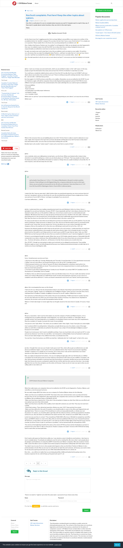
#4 (89, 341)
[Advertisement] (10, 36)
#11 (89, 102)
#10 (89, 147)
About (12, 523)
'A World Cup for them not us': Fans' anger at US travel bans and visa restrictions (10, 115)
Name (26, 498)
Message (27, 476)
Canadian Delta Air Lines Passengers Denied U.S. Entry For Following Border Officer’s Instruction (10, 135)
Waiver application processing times (106, 20)
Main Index (30, 10)
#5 (89, 306)
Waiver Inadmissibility (102, 22)
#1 (89, 457)
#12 (89, 62)
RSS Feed (4, 164)
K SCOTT (72, 62)
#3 (89, 368)
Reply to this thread (105, 10)
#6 (89, 280)
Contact (13, 529)
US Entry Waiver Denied (102, 35)
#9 (89, 164)
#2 (89, 431)
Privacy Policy (14, 525)
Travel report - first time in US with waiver (108, 32)
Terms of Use (14, 527)
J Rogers (31, 20)
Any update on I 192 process (103, 30)
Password (61, 498)
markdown (36, 506)
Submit (86, 510)
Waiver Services (100, 103)
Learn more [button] (58, 544)
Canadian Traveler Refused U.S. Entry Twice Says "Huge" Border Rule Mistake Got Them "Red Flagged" (9, 85)
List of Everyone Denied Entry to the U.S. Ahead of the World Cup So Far (10, 106)
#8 (89, 202)
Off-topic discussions (101, 101)
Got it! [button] (117, 544)
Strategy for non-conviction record (106, 38)
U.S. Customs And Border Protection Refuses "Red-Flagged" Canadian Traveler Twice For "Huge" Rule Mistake (10, 75)
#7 (89, 249)
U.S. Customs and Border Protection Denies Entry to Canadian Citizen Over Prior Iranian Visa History (9, 125)
